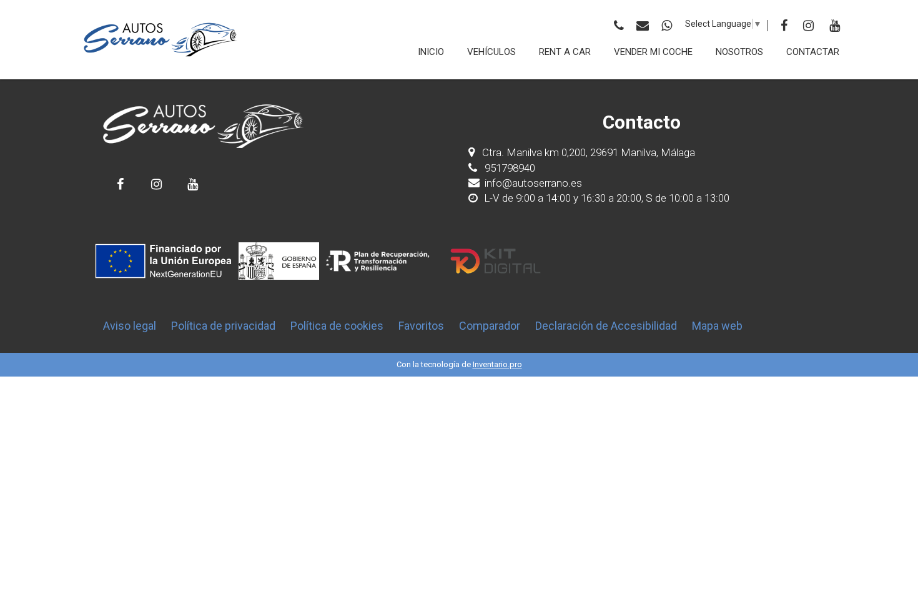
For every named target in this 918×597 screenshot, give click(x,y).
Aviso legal (129, 325)
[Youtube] (834, 25)
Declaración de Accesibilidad (606, 325)
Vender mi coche (653, 51)
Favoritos (421, 325)
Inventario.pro (497, 364)
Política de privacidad (223, 325)
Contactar (812, 51)
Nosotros (739, 51)
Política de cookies (336, 325)
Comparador (489, 325)
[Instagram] (808, 25)
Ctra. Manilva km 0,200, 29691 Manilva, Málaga (588, 152)
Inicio (431, 51)
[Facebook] (784, 25)
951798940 (508, 168)
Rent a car (565, 51)
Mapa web (717, 325)
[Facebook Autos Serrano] (120, 184)
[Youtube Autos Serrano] (193, 184)
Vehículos (491, 51)
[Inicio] (161, 39)
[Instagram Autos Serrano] (156, 184)
